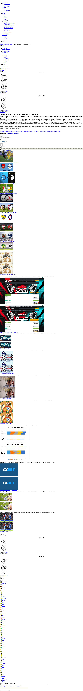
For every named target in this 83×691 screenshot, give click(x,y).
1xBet (3, 636)
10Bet (4, 573)
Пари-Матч (4, 88)
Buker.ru (4, 74)
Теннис (5, 37)
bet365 (3, 648)
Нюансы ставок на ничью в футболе (5, 531)
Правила (3, 680)
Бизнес (5, 18)
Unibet (3, 604)
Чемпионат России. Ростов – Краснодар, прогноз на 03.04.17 (9, 162)
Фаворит (4, 98)
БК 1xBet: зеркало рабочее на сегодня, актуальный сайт (8, 490)
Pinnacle (3, 587)
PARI (3, 659)
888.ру (3, 674)
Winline (3, 667)
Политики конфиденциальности (7, 679)
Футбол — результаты (7, 4)
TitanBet (3, 592)
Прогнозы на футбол (9, 44)
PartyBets (4, 81)
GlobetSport (4, 613)
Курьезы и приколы (7, 10)
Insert (9, 690)
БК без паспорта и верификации (8, 27)
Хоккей (5, 16)
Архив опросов (2, 93)
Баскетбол (5, 15)
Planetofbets (4, 566)
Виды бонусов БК (6, 34)
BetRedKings (4, 596)
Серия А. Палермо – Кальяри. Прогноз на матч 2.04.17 (8, 212)
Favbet (3, 623)
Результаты (3, 3)
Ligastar (3, 644)
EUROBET (4, 104)
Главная (1, 44)
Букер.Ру (3, 646)
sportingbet (4, 108)
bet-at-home (4, 560)
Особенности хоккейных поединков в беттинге (7, 373)
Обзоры (5, 8)
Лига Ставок (4, 663)
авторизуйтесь (2, 135)
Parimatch (3, 615)
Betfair (4, 77)
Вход (1, 43)
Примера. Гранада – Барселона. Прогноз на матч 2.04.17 (8, 193)
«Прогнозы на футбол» (9, 150)
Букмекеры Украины (7, 24)
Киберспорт (5, 40)
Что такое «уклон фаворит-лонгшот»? (5, 398)
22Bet (3, 640)
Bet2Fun (3, 627)
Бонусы (3, 31)
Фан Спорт (4, 625)
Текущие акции (6, 33)
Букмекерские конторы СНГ (8, 26)
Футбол (5, 14)
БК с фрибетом (6, 32)
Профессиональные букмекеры (8, 28)
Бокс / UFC (5, 17)
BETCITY (3, 676)
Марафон (4, 97)
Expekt (4, 105)
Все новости (2, 46)
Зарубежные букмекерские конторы (9, 23)
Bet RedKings (5, 86)
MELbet (3, 638)
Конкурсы (3, 41)
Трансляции (4, 7)
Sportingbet (4, 567)
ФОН (4, 99)
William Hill (4, 85)
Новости (3, 13)
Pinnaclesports (5, 82)
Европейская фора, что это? (4, 348)
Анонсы (5, 9)
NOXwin (4, 80)
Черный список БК (6, 30)
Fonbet (3, 642)
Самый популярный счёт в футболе (5, 510)
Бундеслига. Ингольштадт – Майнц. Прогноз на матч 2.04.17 (9, 231)
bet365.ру (3, 655)
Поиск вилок (6, 1)
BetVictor (3, 653)
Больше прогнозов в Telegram (4, 130)
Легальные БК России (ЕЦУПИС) (9, 25)
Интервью (5, 19)
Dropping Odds (6, 2)
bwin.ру (3, 665)
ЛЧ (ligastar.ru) (5, 76)
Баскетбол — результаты (7, 5)
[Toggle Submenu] (6, 55)
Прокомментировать (10, 133)
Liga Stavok (4, 621)
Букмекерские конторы (5, 21)
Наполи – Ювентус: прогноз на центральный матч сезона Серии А (10, 183)
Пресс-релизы (6, 20)
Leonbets (4, 75)
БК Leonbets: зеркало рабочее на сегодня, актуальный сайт (9, 332)
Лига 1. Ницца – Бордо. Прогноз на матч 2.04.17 (7, 241)
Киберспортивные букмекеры (8, 29)
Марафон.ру (4, 657)
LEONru (3, 661)
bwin (4, 78)
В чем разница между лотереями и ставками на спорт (8, 274)
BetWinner (3, 634)
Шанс (4, 100)
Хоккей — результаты (7, 6)
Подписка (3, 681)
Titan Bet (4, 87)
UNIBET (4, 84)
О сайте (3, 678)
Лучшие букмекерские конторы (8, 22)
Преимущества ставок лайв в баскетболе (6, 423)
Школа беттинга (4, 35)
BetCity (4, 103)
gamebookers (5, 79)
